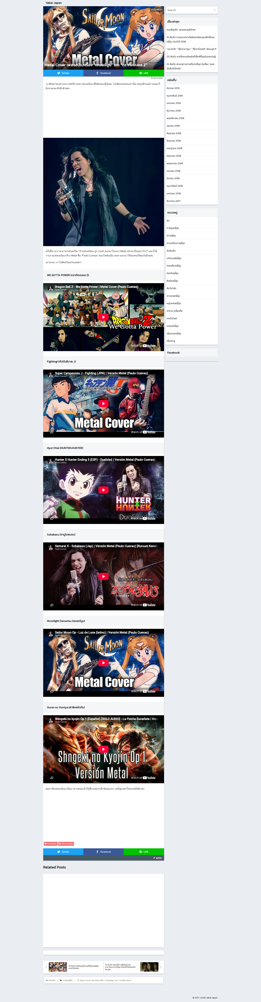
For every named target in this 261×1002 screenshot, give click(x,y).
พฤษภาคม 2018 (175, 163)
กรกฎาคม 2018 (174, 148)
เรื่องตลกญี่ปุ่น (67, 843)
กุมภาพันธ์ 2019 (175, 95)
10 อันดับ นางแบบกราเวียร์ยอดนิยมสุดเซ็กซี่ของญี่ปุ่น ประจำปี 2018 (190, 39)
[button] (214, 10)
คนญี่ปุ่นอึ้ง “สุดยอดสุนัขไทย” (181, 29)
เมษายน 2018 (173, 171)
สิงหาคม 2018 (174, 140)
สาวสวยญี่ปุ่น (173, 296)
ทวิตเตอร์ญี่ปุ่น (174, 258)
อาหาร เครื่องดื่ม (175, 311)
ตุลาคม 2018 (173, 126)
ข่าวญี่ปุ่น (171, 235)
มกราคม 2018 (174, 193)
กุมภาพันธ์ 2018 (175, 186)
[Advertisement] (104, 114)
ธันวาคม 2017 (173, 201)
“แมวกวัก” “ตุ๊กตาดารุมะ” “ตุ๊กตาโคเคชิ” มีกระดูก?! (191, 49)
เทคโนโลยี (172, 318)
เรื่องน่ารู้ (171, 341)
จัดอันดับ (171, 250)
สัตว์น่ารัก (171, 288)
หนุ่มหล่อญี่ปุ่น (174, 303)
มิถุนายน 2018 (174, 156)
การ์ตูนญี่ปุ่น (51, 843)
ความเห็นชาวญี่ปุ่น (176, 243)
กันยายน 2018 (174, 133)
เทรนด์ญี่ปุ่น (173, 326)
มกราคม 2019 (174, 103)
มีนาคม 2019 (173, 88)
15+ (168, 220)
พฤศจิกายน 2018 (175, 118)
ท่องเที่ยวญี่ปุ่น (174, 265)
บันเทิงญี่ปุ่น (173, 273)
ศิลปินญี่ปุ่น (172, 281)
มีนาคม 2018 (173, 178)
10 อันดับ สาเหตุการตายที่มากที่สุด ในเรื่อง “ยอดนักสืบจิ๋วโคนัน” (190, 66)
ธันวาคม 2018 (174, 110)
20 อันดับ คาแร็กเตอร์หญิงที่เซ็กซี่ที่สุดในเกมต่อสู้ (191, 56)
